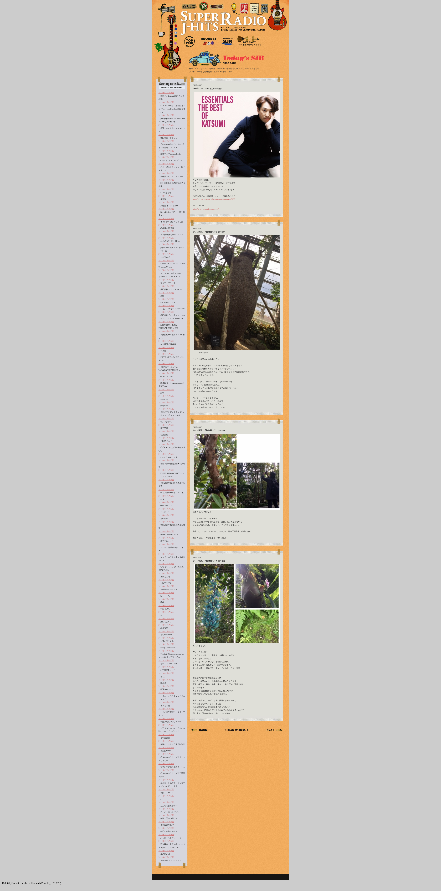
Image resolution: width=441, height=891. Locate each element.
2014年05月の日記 (166, 522)
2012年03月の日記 (166, 709)
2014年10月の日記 (166, 489)
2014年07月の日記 (166, 509)
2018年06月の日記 (166, 164)
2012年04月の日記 (166, 702)
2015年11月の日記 (166, 389)
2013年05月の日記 (166, 612)
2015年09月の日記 (166, 402)
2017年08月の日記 (166, 231)
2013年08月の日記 (166, 593)
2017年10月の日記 (166, 218)
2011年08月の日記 (166, 764)
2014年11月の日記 (166, 480)
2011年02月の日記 (166, 809)
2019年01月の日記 (166, 115)
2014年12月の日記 (166, 470)
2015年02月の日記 (166, 454)
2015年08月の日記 (166, 409)
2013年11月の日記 (166, 573)
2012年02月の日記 (166, 718)
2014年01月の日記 (166, 554)
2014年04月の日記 (166, 531)
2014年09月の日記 (166, 496)
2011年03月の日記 (166, 802)
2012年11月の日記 (166, 651)
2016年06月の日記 (166, 331)
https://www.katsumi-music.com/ (206, 209)
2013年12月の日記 (166, 564)
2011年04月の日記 (166, 796)
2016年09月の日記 (166, 306)
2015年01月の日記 (166, 460)
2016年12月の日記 (166, 286)
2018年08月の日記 (166, 151)
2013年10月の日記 (166, 580)
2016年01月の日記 (166, 373)
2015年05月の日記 (166, 431)
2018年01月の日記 (166, 196)
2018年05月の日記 (166, 173)
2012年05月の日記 (166, 693)
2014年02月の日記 (166, 544)
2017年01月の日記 (166, 280)
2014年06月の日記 (166, 515)
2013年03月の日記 (166, 625)
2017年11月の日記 (166, 209)
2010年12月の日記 (166, 822)
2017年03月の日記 (166, 270)
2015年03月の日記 (166, 444)
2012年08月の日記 (166, 673)
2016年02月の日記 (166, 364)
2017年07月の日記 (166, 238)
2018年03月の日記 (166, 189)
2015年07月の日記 (166, 418)
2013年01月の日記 (166, 638)
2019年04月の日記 (166, 93)
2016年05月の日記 (166, 341)
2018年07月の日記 (166, 157)
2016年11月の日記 (166, 293)
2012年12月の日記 (166, 644)
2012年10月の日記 (166, 660)
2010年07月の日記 (166, 857)
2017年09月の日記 (166, 225)
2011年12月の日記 (166, 735)
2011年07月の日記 (166, 770)
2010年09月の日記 (166, 841)
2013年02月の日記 (166, 631)
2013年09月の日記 (166, 586)
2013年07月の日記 (166, 599)
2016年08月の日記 (166, 312)
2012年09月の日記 (166, 667)
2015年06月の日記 (166, 425)
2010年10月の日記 (166, 835)
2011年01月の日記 (166, 815)
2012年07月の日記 (166, 680)
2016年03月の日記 (166, 354)
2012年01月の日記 (166, 725)
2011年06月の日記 (166, 780)
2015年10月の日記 (166, 396)
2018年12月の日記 (166, 125)
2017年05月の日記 (166, 254)
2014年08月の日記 (166, 502)
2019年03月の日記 (166, 102)
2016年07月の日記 (166, 322)
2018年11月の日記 (166, 134)
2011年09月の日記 (166, 754)
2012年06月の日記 (166, 686)
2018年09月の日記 (166, 141)
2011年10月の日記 (166, 747)
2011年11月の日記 (166, 741)
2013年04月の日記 (166, 618)
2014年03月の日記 (166, 538)
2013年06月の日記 (166, 606)
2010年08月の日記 (166, 851)
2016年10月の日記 (166, 299)
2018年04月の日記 (166, 180)
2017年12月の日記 (166, 202)
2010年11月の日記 (166, 828)
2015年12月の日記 (166, 380)
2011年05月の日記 (166, 789)
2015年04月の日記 (166, 438)
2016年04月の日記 (166, 347)
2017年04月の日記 (166, 260)
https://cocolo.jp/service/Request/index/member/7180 (214, 199)
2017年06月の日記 (166, 244)
